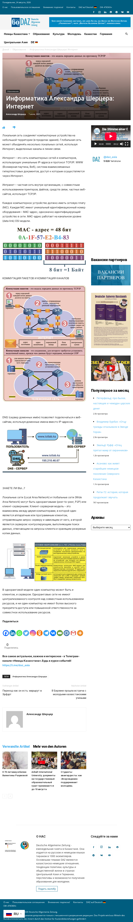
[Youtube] (128, 12)
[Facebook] (93, 12)
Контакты (70, 7)
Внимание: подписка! (53, 7)
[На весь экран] (126, 144)
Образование (41, 34)
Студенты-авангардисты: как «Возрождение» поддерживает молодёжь (71, 779)
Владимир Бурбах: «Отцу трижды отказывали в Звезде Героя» (110, 427)
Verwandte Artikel (16, 746)
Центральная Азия (16, 42)
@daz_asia (110, 157)
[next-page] (10, 796)
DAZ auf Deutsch (86, 7)
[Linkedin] (105, 12)
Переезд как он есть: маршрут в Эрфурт (22, 692)
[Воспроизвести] (95, 144)
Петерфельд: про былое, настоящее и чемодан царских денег (111, 403)
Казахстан (90, 34)
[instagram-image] (111, 186)
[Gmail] (73, 630)
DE (33, 42)
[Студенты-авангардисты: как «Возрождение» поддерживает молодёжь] (73, 760)
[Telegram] (116, 12)
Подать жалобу (47, 888)
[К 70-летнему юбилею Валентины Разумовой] (15, 760)
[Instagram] (99, 12)
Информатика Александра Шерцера (29, 676)
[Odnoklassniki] (40, 630)
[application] (111, 136)
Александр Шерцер (16, 114)
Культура (58, 34)
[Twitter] (26, 630)
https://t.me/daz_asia (16, 665)
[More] (80, 630)
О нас (5, 7)
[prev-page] (4, 796)
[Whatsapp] (19, 630)
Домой (5, 49)
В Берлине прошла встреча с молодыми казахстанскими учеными (69, 694)
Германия (106, 34)
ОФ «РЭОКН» (106, 7)
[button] (126, 34)
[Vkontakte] (53, 630)
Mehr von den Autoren (49, 746)
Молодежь (74, 34)
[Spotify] (110, 12)
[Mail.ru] (67, 630)
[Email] (60, 630)
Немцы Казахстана (16, 34)
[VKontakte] (122, 12)
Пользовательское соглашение (25, 7)
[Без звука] (121, 144)
